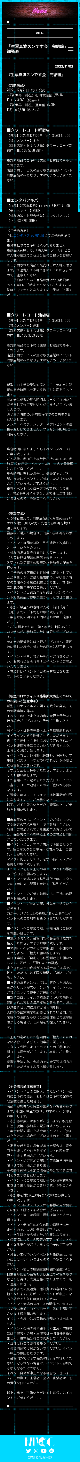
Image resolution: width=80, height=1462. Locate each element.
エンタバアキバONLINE (28, 235)
